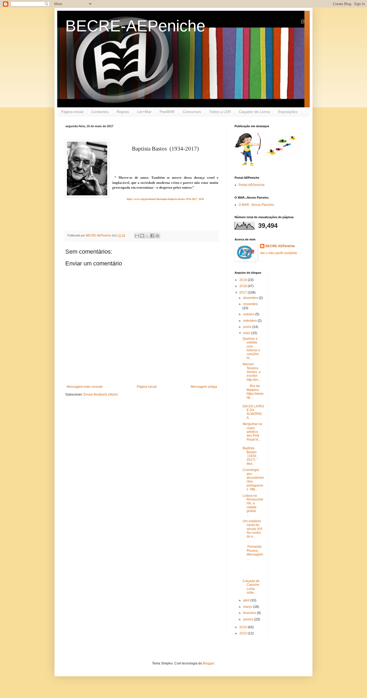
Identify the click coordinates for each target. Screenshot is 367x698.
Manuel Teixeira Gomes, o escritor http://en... (252, 372)
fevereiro (250, 613)
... (253, 571)
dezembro (251, 298)
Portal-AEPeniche (252, 185)
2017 (243, 292)
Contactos (100, 111)
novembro (250, 304)
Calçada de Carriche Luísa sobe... (252, 586)
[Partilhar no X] (147, 235)
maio (247, 333)
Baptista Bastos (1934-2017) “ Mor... (250, 456)
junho (247, 327)
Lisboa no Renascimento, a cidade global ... (253, 505)
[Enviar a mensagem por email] (137, 235)
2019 (243, 280)
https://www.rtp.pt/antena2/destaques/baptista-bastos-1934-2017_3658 (165, 199)
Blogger (208, 663)
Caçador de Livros (254, 111)
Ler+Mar (144, 111)
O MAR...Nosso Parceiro (256, 205)
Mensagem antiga (204, 387)
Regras (123, 111)
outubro (249, 314)
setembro (250, 321)
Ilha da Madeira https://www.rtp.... (253, 391)
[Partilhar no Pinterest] (157, 235)
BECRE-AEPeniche (135, 26)
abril (246, 600)
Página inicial (72, 111)
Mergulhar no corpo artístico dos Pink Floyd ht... (252, 431)
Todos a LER (220, 111)
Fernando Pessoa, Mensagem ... (253, 550)
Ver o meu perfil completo (278, 253)
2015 (243, 633)
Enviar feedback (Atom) (101, 394)
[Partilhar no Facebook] (152, 235)
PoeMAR (167, 111)
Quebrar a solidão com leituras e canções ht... (251, 348)
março (248, 607)
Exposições (287, 111)
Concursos (192, 111)
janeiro (248, 619)
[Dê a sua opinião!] (142, 235)
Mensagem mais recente (85, 387)
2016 (243, 627)
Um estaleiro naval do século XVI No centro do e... (252, 529)
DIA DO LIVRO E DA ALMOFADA (253, 412)
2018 (243, 286)
